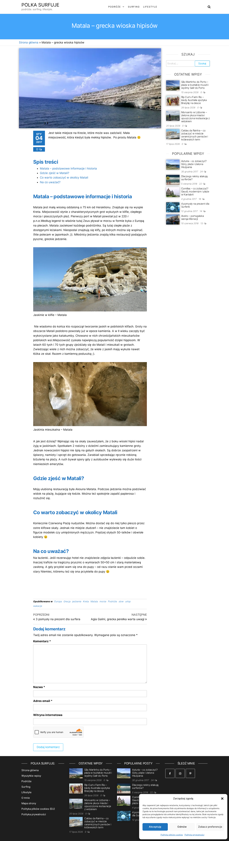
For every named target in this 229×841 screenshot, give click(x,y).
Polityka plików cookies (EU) (38, 808)
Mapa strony (28, 803)
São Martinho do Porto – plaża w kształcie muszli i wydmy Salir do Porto (195, 84)
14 (201, 211)
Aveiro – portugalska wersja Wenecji (192, 217)
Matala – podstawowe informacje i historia (68, 168)
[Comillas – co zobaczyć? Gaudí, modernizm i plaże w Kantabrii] (173, 191)
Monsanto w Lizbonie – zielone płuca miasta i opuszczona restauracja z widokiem (195, 117)
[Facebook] (170, 773)
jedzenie (76, 601)
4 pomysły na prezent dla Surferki (195, 205)
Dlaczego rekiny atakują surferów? (194, 178)
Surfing (134, 6)
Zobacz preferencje (210, 826)
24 (201, 171)
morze (103, 601)
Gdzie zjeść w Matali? (54, 173)
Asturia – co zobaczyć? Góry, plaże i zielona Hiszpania (194, 164)
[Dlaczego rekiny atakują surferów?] (173, 179)
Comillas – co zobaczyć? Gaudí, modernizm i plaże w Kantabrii (195, 191)
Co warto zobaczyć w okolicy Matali (64, 177)
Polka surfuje (40, 5)
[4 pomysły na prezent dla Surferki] (173, 207)
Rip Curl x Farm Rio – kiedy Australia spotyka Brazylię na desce (194, 100)
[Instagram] (180, 773)
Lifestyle (150, 6)
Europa (58, 601)
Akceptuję (155, 826)
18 (200, 199)
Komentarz (42, 641)
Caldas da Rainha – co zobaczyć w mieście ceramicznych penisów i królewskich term (194, 135)
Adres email (42, 701)
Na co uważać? (50, 182)
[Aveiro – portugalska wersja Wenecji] (173, 219)
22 (201, 183)
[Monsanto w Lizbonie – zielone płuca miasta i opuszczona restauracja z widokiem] (173, 115)
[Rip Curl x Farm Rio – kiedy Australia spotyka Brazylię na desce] (173, 100)
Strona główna (28, 42)
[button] (222, 798)
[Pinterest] (190, 773)
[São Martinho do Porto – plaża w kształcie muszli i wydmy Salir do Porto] (173, 85)
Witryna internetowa (47, 715)
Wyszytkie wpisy (31, 775)
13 (202, 223)
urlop (128, 601)
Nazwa (39, 687)
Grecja (67, 601)
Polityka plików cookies (172, 834)
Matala (94, 601)
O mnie (25, 797)
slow (121, 601)
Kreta (86, 601)
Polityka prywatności (194, 834)
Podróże (114, 6)
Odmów (182, 826)
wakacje (37, 605)
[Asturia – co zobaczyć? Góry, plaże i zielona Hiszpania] (173, 164)
